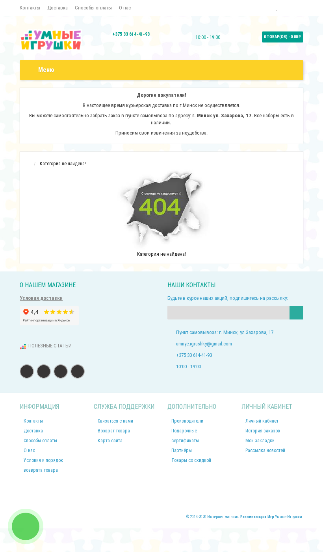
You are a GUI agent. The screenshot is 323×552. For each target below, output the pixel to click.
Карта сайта (110, 440)
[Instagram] (61, 371)
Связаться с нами (115, 421)
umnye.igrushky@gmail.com (204, 344)
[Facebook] (27, 371)
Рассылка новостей (265, 450)
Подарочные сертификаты (185, 435)
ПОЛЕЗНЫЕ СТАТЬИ (50, 346)
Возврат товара (114, 431)
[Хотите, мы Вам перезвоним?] (25, 526)
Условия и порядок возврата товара (43, 465)
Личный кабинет (261, 421)
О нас (125, 8)
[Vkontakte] (44, 371)
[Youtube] (78, 371)
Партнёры (181, 450)
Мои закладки (260, 440)
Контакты (30, 8)
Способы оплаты (93, 8)
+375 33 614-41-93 (131, 34)
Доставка (57, 8)
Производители (187, 421)
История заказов (262, 431)
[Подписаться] (296, 312)
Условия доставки (41, 298)
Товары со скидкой (191, 460)
